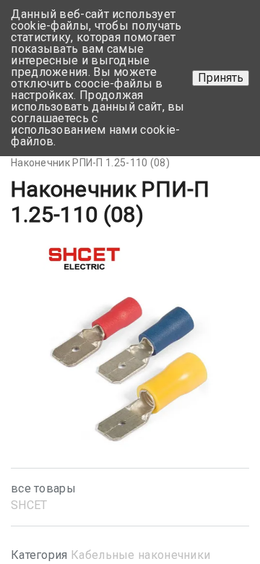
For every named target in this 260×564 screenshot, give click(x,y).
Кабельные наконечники (140, 555)
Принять (220, 78)
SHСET (29, 505)
